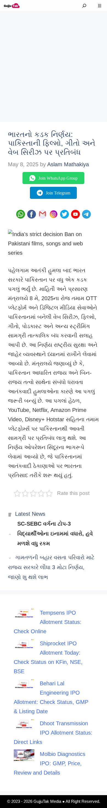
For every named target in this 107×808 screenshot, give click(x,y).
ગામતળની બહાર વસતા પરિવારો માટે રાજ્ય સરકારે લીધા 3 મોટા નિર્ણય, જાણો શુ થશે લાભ (51, 567)
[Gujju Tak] (12, 5)
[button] (84, 5)
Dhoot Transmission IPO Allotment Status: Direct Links (53, 732)
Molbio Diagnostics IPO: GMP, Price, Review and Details (49, 763)
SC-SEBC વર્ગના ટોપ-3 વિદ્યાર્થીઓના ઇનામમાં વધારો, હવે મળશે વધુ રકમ (55, 533)
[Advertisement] (53, 64)
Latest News (30, 514)
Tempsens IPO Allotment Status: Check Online (47, 622)
